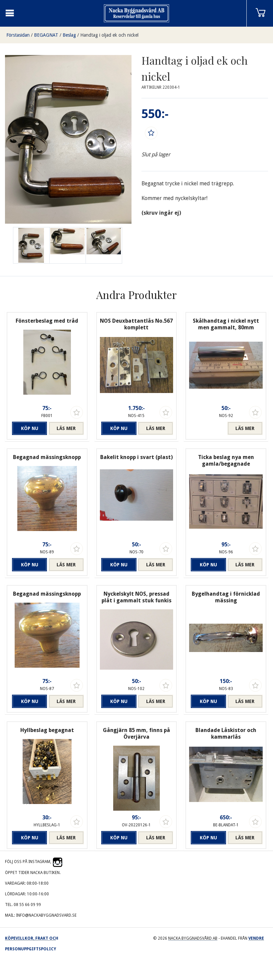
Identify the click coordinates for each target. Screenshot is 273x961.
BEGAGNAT (46, 35)
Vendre (256, 938)
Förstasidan (18, 35)
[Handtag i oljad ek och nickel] (67, 245)
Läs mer (66, 428)
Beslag (69, 35)
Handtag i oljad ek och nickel (109, 35)
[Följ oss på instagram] (57, 861)
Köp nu (29, 428)
